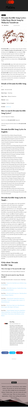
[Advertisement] (14, 368)
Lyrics (3, 15)
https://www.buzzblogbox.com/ (15, 323)
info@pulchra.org (13, 401)
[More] (24, 352)
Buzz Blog (6, 25)
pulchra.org (8, 106)
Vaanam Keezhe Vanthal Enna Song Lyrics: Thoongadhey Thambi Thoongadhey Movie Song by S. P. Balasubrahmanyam (13, 300)
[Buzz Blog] (2, 25)
